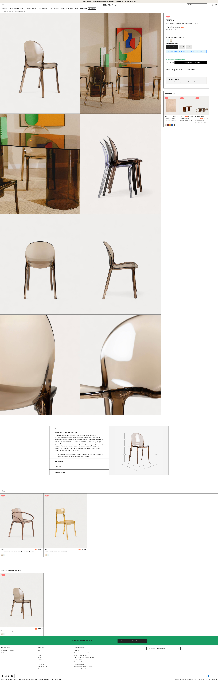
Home (4, 11)
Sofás (39, 8)
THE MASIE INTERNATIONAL (156, 648)
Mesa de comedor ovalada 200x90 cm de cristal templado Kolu (186, 120)
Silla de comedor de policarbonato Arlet (56, 552)
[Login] (215, 4)
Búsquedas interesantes (44, 671)
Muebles (44, 8)
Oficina (76, 8)
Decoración (63, 8)
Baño (50, 8)
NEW (11, 8)
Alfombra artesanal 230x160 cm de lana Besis (170, 120)
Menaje (70, 8)
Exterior (16, 8)
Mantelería (41, 664)
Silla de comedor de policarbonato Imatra (12, 631)
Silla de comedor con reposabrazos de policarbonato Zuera (17, 552)
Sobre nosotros (5, 648)
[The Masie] (109, 5)
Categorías (41, 648)
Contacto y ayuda (79, 648)
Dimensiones (179, 69)
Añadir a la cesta (192, 62)
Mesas (34, 8)
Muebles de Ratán (43, 662)
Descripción (169, 69)
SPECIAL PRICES (42, 666)
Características (190, 69)
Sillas (21, 8)
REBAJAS (5, 8)
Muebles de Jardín (43, 669)
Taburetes (28, 8)
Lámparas (56, 8)
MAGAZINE (83, 8)
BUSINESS (91, 8)
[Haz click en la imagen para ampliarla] (139, 450)
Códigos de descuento (80, 669)
